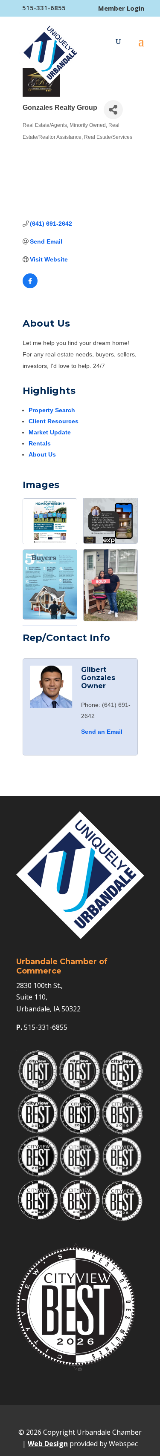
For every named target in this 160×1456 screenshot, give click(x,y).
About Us (42, 454)
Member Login (121, 8)
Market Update (50, 432)
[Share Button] (113, 109)
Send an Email (101, 731)
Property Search (52, 410)
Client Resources (54, 421)
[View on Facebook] (30, 286)
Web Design (48, 1443)
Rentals (40, 443)
